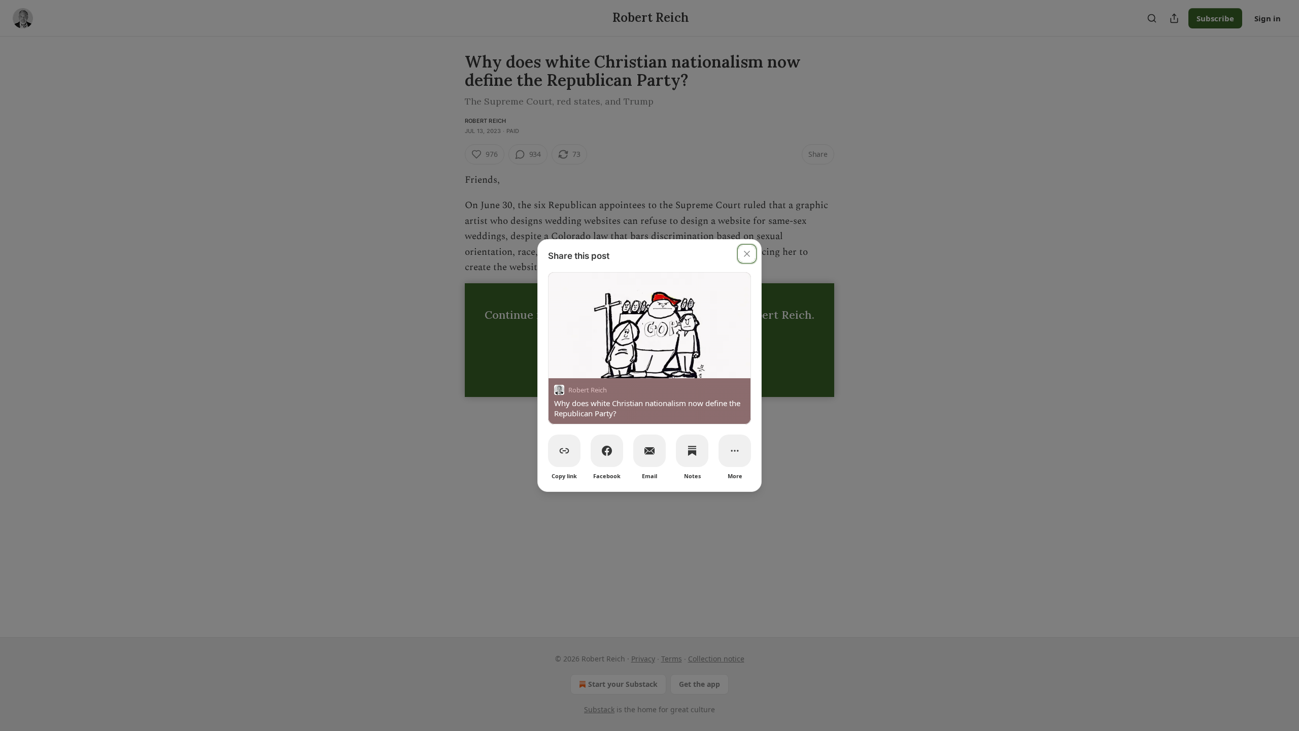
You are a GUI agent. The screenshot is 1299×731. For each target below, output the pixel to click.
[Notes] (692, 451)
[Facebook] (607, 451)
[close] (747, 254)
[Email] (649, 451)
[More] (735, 451)
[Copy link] (564, 451)
